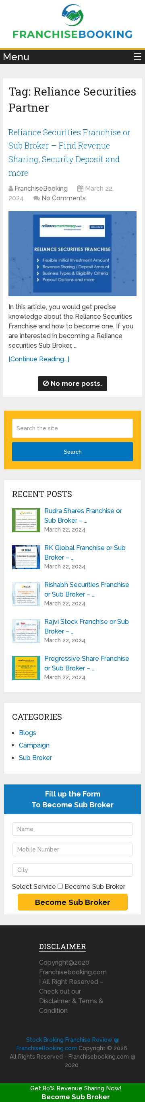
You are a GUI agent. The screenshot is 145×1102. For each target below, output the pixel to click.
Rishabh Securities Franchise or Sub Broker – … (86, 589)
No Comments (63, 198)
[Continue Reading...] (38, 359)
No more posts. (76, 383)
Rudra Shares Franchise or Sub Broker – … (83, 515)
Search (73, 451)
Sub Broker (35, 758)
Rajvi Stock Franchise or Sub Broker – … (86, 626)
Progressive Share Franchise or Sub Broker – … (86, 663)
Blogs (27, 733)
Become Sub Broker (75, 1097)
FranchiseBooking (41, 188)
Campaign (34, 745)
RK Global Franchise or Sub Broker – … (85, 552)
